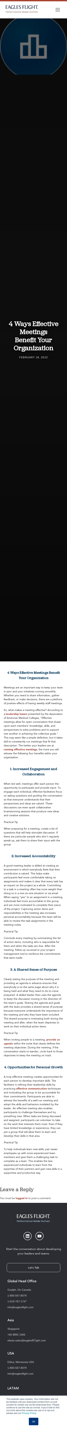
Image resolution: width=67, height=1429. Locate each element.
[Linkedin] (27, 1236)
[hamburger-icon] (57, 9)
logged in (22, 1198)
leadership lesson (16, 714)
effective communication (31, 1088)
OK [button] (33, 1421)
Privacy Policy (29, 1413)
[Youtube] (39, 1236)
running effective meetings (20, 749)
